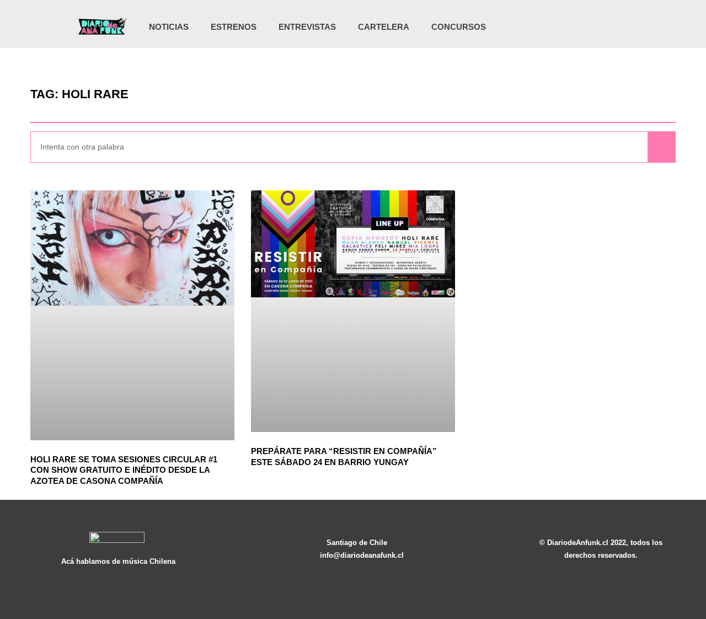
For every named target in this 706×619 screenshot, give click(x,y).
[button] (628, 28)
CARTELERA (383, 26)
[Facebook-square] (588, 27)
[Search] (661, 147)
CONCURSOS (458, 26)
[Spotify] (611, 27)
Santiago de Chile (357, 542)
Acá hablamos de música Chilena (118, 561)
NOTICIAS (169, 26)
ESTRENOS (233, 26)
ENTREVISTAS (307, 26)
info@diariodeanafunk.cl (362, 555)
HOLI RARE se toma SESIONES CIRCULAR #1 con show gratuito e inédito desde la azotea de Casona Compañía (123, 470)
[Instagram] (566, 27)
